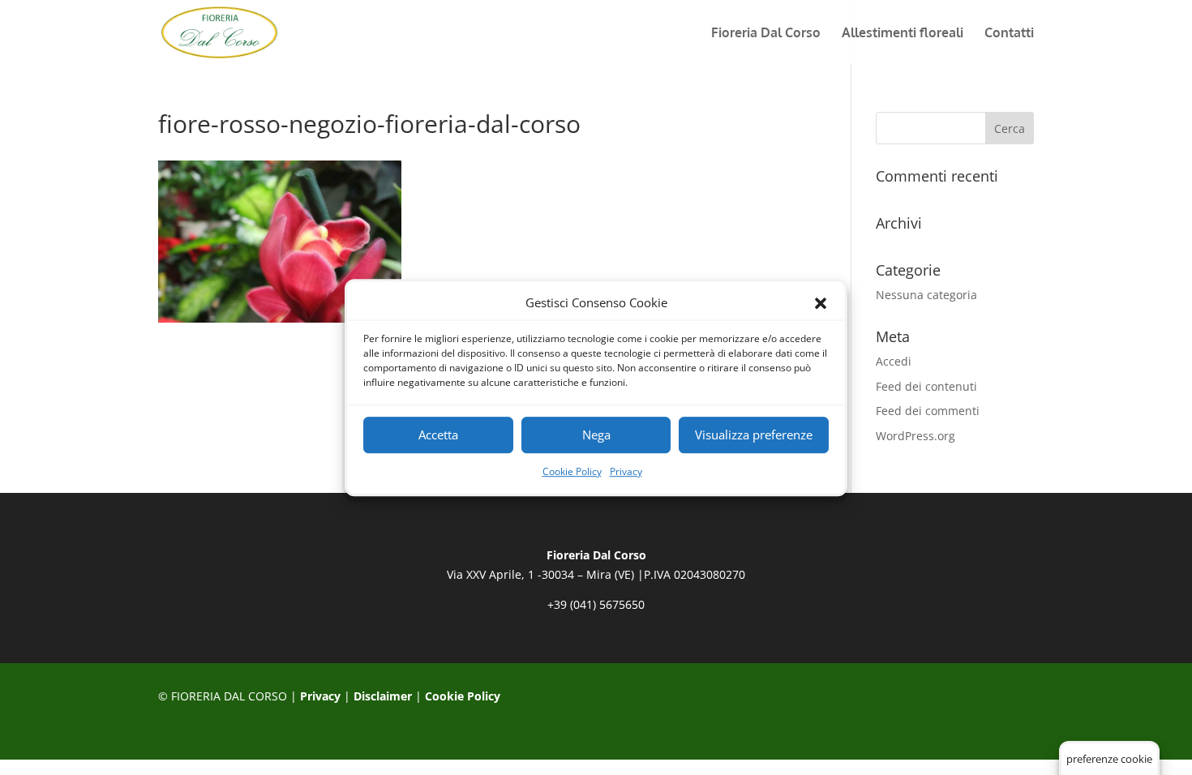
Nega (596, 435)
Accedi (893, 361)
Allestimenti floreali (902, 34)
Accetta (438, 435)
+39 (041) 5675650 (596, 604)
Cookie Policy (572, 471)
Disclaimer (383, 696)
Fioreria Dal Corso (766, 34)
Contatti (1009, 34)
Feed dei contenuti (926, 386)
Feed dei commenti (928, 410)
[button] (821, 303)
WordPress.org (915, 435)
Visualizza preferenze (754, 435)
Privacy (626, 471)
